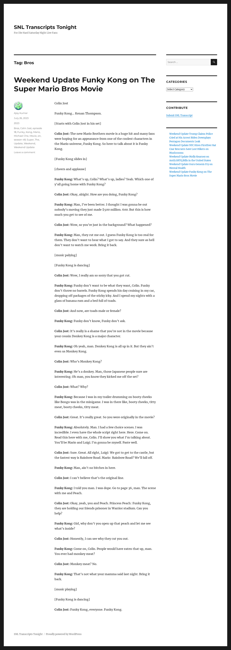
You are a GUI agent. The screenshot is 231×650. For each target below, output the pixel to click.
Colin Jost (26, 128)
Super (30, 139)
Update (18, 143)
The (37, 139)
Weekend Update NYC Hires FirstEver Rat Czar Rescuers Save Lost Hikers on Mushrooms (192, 149)
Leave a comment (24, 152)
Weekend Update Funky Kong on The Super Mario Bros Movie (84, 84)
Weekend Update (24, 147)
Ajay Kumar (21, 113)
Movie (33, 135)
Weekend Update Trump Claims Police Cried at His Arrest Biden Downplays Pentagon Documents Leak (191, 137)
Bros (16, 128)
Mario (36, 132)
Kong (29, 132)
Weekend (29, 143)
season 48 (20, 139)
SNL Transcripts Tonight (45, 27)
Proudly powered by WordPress (64, 634)
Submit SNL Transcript (179, 115)
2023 (16, 123)
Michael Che (21, 135)
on (39, 135)
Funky (21, 132)
